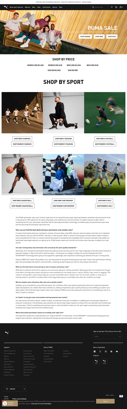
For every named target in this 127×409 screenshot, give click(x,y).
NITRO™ (41, 235)
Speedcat (106, 233)
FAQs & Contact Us (9, 351)
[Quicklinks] (121, 7)
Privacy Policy (27, 351)
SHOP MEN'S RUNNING (22, 138)
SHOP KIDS (112, 36)
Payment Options (9, 361)
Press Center (48, 361)
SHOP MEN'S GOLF (104, 200)
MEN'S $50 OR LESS (74, 65)
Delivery (6, 356)
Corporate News (48, 359)
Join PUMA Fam (48, 353)
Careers (65, 356)
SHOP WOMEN (85, 36)
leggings (104, 272)
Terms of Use (27, 353)
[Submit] (93, 7)
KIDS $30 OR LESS (54, 70)
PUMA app (7, 372)
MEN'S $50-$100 (92, 65)
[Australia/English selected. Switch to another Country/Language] (15, 389)
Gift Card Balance (9, 369)
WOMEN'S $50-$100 (55, 65)
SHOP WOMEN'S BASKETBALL (22, 206)
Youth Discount (28, 369)
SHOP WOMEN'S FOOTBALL (104, 144)
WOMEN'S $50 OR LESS (35, 65)
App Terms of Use (28, 356)
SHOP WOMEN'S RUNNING (22, 144)
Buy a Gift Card (8, 367)
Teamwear (26, 375)
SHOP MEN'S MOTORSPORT (63, 200)
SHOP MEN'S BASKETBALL (22, 200)
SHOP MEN (99, 36)
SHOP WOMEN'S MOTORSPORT (63, 206)
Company (46, 356)
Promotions (27, 361)
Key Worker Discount (29, 367)
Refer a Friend (27, 372)
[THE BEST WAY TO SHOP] (96, 362)
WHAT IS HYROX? (49, 351)
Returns (6, 359)
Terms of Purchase (29, 359)
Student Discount (28, 364)
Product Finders (9, 375)
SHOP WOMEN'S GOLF (105, 206)
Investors (66, 351)
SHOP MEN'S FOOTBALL (104, 138)
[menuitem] (16, 7)
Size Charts (7, 364)
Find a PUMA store (9, 353)
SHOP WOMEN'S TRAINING (63, 144)
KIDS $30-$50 (73, 70)
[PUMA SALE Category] (63, 32)
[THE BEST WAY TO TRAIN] (104, 362)
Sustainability (67, 353)
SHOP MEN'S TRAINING (63, 138)
